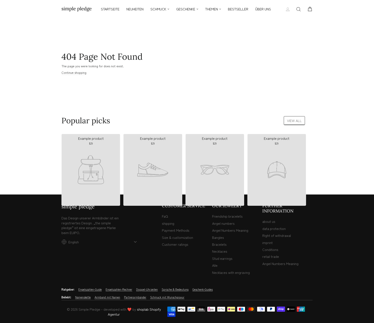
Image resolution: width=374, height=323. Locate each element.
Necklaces (219, 251)
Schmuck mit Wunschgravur (167, 297)
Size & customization (177, 237)
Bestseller (238, 8)
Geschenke (185, 8)
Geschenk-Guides (202, 289)
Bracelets (219, 244)
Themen (211, 8)
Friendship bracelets (227, 216)
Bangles (218, 237)
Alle (215, 265)
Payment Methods (175, 230)
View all (294, 120)
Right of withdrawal (276, 235)
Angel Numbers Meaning (230, 230)
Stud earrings (222, 258)
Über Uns (263, 8)
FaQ (165, 216)
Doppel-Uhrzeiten (147, 289)
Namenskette (83, 297)
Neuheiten (134, 8)
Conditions (270, 249)
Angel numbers (223, 223)
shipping (168, 223)
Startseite (110, 8)
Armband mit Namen (107, 297)
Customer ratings (175, 244)
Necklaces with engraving (231, 272)
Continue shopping (73, 73)
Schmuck (158, 8)
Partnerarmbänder (135, 297)
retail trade (270, 256)
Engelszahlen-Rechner (119, 289)
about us (268, 221)
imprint (267, 242)
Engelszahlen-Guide (90, 289)
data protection (274, 228)
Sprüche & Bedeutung (175, 289)
